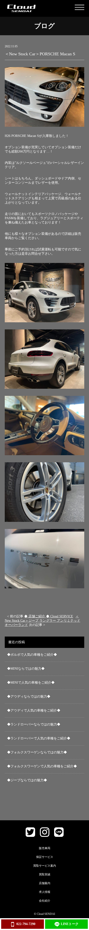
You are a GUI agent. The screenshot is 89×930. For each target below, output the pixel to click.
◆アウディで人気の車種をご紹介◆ (33, 710)
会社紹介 (44, 900)
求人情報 (44, 892)
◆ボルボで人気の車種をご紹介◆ (32, 654)
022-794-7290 (25, 924)
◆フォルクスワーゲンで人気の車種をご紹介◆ (42, 766)
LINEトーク (70, 924)
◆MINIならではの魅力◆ (26, 668)
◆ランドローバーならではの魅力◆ (33, 724)
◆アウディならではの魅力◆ (28, 696)
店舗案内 (44, 883)
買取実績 (44, 874)
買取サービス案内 (44, 865)
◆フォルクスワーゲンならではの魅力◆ (37, 752)
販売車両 (44, 848)
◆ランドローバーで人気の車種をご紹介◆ (38, 738)
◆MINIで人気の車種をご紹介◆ (31, 682)
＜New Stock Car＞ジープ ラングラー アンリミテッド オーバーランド (42, 621)
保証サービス (44, 857)
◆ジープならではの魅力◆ (27, 780)
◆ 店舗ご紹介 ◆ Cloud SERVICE (48, 616)
